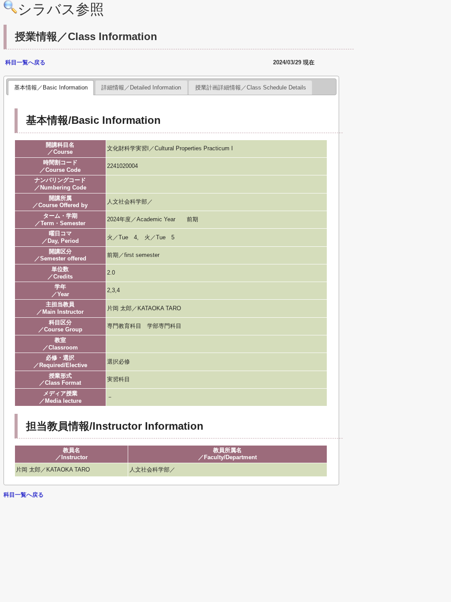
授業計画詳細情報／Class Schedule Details (250, 87)
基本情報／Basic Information (51, 87)
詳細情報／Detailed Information (141, 87)
